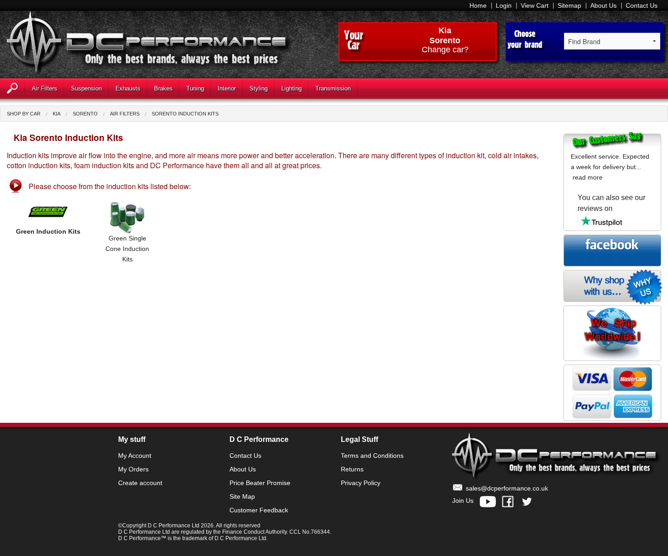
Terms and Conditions (372, 455)
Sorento (85, 113)
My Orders (133, 469)
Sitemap (569, 5)
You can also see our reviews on (611, 203)
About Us (603, 5)
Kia (445, 30)
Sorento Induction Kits (185, 113)
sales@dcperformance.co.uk (507, 488)
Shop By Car (23, 113)
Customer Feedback (258, 510)
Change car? (445, 50)
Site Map (242, 496)
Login (504, 5)
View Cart (534, 5)
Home (478, 5)
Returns (352, 469)
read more (588, 177)
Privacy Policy (360, 482)
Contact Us (642, 5)
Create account (140, 482)
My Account (134, 455)
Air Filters (125, 113)
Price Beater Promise (259, 482)
